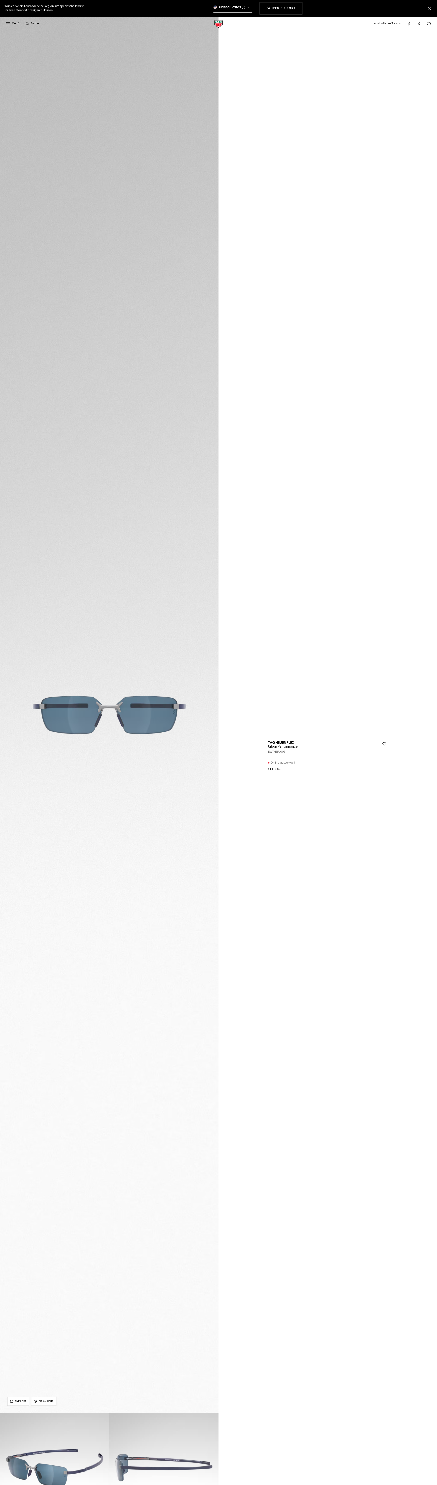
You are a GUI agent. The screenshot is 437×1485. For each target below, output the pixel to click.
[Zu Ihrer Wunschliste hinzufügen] (384, 744)
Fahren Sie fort (284, 8)
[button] (418, 23)
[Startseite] (218, 24)
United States (230, 7)
